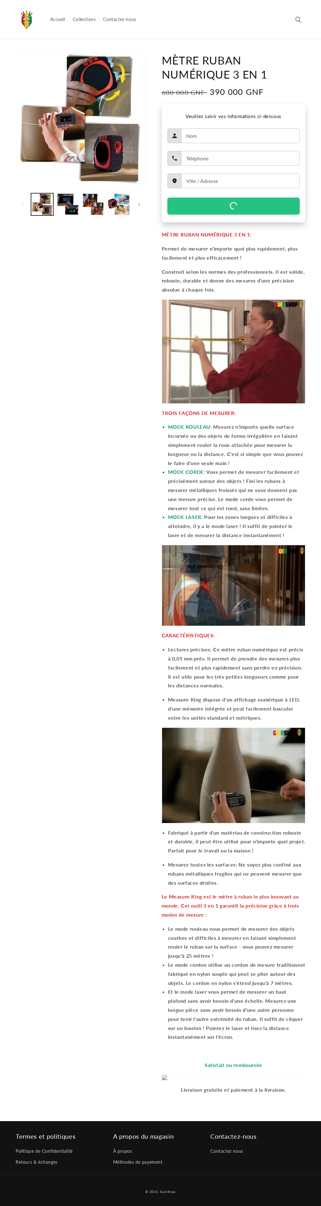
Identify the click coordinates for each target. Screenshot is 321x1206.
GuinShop (168, 1191)
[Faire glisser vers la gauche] (22, 204)
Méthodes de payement (138, 1162)
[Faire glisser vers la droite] (139, 204)
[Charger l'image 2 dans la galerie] (67, 204)
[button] (298, 20)
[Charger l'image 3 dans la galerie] (93, 204)
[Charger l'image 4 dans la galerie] (119, 204)
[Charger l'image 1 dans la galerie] (42, 204)
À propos (122, 1151)
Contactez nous (226, 1151)
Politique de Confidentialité (44, 1151)
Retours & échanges (37, 1162)
